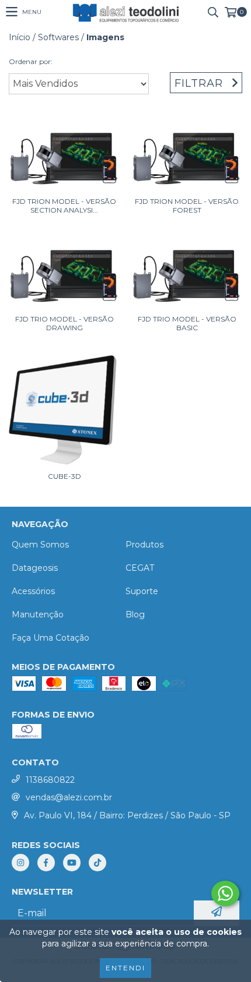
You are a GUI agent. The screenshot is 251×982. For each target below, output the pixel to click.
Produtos (144, 544)
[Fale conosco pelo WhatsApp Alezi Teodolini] (225, 893)
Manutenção (38, 614)
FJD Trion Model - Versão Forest (187, 205)
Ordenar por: (31, 61)
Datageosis (35, 568)
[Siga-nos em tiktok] (97, 862)
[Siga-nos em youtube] (72, 862)
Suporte (142, 591)
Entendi (125, 967)
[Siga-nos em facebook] (46, 862)
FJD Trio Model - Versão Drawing (64, 323)
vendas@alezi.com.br (69, 797)
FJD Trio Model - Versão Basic (187, 323)
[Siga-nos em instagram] (20, 862)
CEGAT (140, 568)
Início (19, 37)
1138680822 (50, 780)
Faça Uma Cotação (50, 638)
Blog (135, 614)
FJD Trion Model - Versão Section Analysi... (64, 205)
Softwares (58, 37)
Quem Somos (40, 544)
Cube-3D (64, 476)
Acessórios (33, 591)
